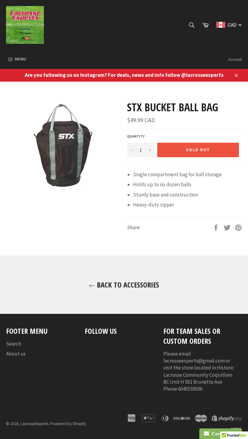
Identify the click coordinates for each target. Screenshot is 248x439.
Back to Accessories (127, 285)
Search (13, 343)
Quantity (136, 136)
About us (16, 353)
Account (235, 59)
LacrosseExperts (34, 423)
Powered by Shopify (68, 423)
